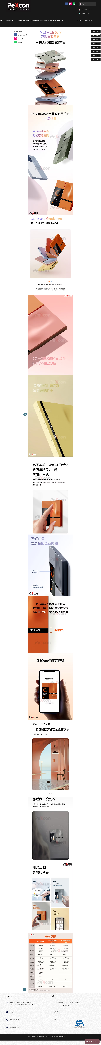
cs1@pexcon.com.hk (16, 1012)
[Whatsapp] (74, 3)
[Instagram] (70, 3)
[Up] (25, 414)
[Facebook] (66, 3)
